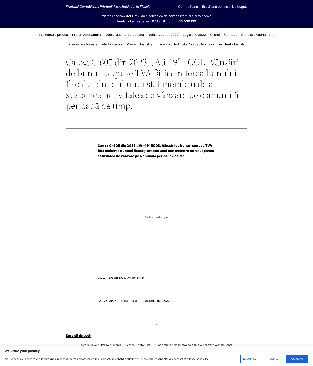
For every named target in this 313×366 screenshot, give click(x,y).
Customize (249, 358)
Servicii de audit (78, 336)
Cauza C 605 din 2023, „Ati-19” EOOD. (121, 277)
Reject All (273, 358)
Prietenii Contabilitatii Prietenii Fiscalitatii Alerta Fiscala (108, 7)
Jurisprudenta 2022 (156, 300)
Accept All (297, 358)
